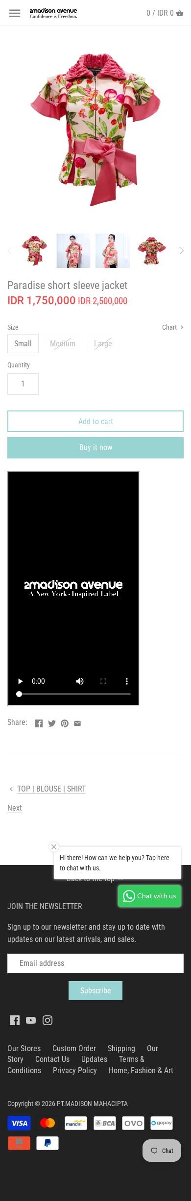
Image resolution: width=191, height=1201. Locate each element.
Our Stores (24, 1048)
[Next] (181, 250)
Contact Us (52, 1059)
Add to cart (95, 421)
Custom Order (74, 1048)
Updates (94, 1059)
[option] (34, 251)
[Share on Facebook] (39, 721)
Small (23, 343)
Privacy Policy (75, 1070)
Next (14, 808)
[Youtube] (31, 1020)
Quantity (18, 365)
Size (13, 327)
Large (103, 343)
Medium (62, 343)
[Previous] (9, 250)
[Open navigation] (14, 13)
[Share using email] (77, 721)
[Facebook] (15, 1020)
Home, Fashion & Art (141, 1070)
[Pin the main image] (65, 721)
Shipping (121, 1048)
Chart (170, 327)
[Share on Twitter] (52, 721)
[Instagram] (47, 1020)
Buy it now (95, 447)
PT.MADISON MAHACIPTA (92, 1104)
